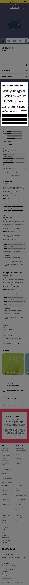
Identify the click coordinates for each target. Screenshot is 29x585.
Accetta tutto (14, 115)
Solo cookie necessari (14, 119)
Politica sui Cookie (11, 100)
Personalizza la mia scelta (14, 122)
